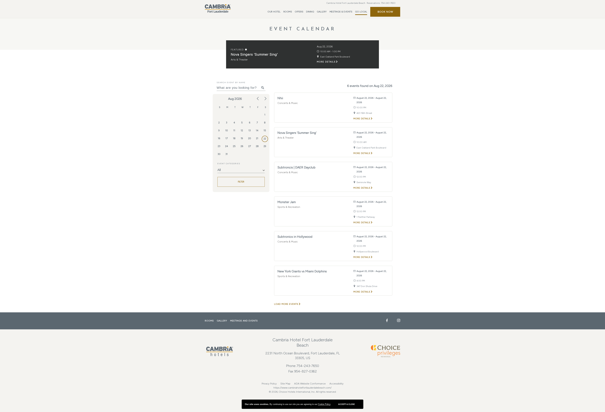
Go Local (361, 11)
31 (226, 154)
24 (226, 146)
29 (265, 146)
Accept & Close (346, 404)
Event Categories (228, 163)
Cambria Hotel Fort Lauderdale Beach (345, 3)
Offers (299, 11)
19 (242, 138)
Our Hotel (274, 11)
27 (249, 146)
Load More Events (286, 304)
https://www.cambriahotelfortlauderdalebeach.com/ (302, 387)
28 (257, 146)
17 (226, 138)
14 (257, 130)
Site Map (285, 383)
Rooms (287, 11)
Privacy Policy (269, 383)
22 (265, 138)
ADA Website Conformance (310, 383)
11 (234, 130)
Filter (241, 181)
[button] (385, 12)
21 (257, 138)
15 (265, 130)
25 (234, 146)
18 (234, 138)
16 (219, 138)
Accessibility (336, 383)
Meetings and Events (244, 320)
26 (242, 146)
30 (219, 154)
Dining (310, 11)
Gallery (322, 11)
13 (249, 130)
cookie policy (324, 404)
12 (242, 130)
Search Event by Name (231, 82)
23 (219, 146)
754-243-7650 (388, 3)
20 (249, 138)
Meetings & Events (341, 11)
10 (226, 130)
